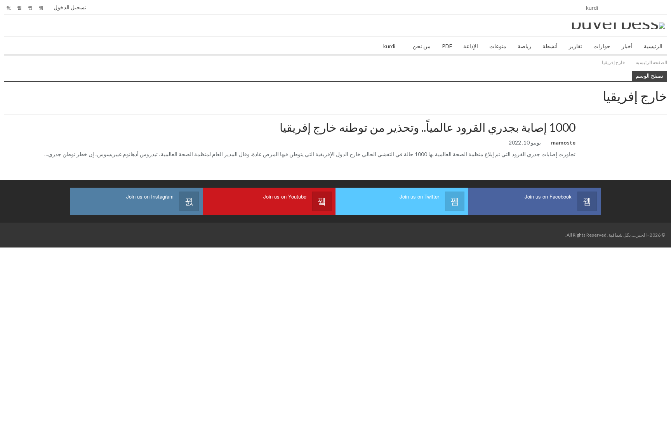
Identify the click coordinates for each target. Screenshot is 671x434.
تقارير (575, 46)
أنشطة (550, 46)
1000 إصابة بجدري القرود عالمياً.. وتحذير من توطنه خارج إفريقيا (427, 127)
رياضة (524, 46)
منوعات (497, 46)
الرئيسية (653, 46)
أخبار (627, 46)
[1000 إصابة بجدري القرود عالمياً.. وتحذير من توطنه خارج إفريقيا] (626, 146)
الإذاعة (470, 46)
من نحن (422, 46)
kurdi (592, 7)
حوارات (601, 46)
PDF (447, 46)
